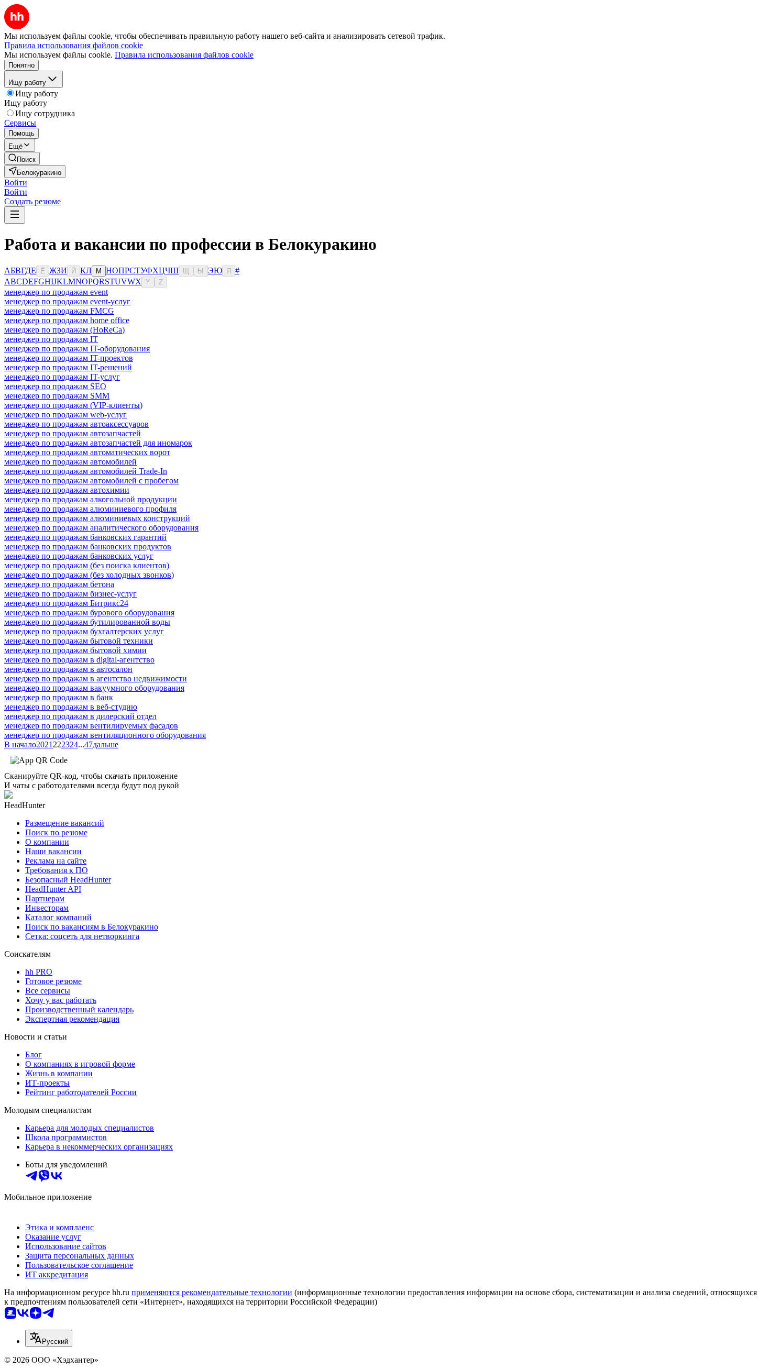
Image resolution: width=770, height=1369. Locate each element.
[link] (22, 158)
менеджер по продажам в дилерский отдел (80, 716)
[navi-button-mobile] (14, 215)
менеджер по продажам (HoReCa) (64, 329)
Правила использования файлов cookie (184, 54)
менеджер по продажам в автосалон (68, 669)
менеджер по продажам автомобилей (70, 461)
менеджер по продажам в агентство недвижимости (95, 678)
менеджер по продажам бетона (59, 584)
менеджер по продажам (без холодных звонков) (89, 574)
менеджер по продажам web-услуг (65, 414)
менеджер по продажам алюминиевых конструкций (97, 518)
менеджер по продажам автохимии (66, 489)
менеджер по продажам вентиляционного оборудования (105, 735)
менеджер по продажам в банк (58, 697)
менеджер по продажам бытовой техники (78, 640)
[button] (15, 182)
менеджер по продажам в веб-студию (70, 706)
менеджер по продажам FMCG (59, 310)
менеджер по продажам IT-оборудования (77, 348)
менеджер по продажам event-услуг (67, 301)
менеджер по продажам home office (66, 320)
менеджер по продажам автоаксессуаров (76, 423)
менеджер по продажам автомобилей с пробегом (91, 480)
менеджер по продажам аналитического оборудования (101, 527)
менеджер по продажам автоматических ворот (87, 452)
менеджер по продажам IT (51, 339)
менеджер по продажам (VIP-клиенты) (73, 405)
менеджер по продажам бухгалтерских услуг (84, 631)
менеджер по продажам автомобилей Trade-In (85, 471)
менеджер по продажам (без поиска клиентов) (86, 565)
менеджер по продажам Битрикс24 (66, 603)
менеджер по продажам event (56, 292)
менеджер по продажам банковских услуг (78, 555)
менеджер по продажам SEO (55, 386)
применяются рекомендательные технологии (211, 1292)
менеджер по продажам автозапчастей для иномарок (98, 442)
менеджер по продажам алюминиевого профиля (90, 508)
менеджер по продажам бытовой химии (75, 650)
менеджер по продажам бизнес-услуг (70, 593)
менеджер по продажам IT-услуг (62, 376)
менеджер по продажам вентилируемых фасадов (91, 725)
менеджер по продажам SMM (56, 395)
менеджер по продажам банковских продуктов (87, 546)
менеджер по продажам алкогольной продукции (90, 499)
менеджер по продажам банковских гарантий (85, 537)
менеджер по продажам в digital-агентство (79, 659)
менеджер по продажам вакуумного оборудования (94, 687)
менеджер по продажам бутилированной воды (87, 621)
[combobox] (48, 1338)
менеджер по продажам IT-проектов (68, 358)
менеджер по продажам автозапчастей (72, 433)
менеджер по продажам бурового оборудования (89, 612)
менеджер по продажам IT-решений (68, 367)
